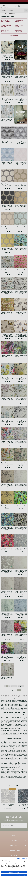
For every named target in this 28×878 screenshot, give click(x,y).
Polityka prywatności (22, 858)
